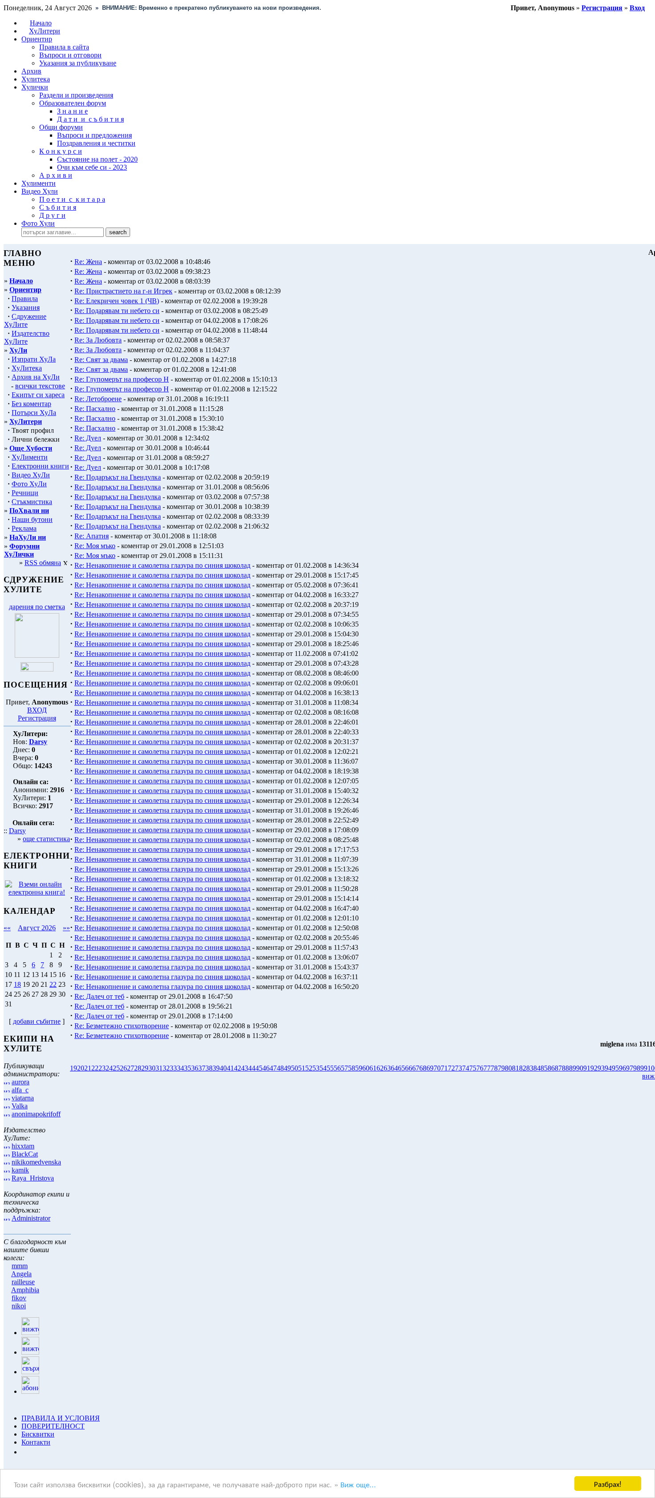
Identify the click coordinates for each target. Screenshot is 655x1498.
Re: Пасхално (94, 408)
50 (294, 1068)
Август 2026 (37, 928)
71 (444, 1068)
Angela (21, 1274)
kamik (20, 1170)
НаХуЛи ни (27, 537)
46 (266, 1068)
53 (315, 1068)
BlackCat (25, 1154)
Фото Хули (38, 223)
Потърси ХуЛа (34, 412)
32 (166, 1068)
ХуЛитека (27, 368)
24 (109, 1068)
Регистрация (37, 718)
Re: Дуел (87, 438)
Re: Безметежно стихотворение (121, 1026)
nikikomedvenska (36, 1162)
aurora (20, 1082)
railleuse (23, 1282)
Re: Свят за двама (101, 359)
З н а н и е (72, 111)
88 (565, 1068)
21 (87, 1068)
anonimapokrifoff (36, 1114)
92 (594, 1068)
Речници (25, 493)
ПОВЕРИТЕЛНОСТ (53, 1426)
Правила (25, 298)
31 (159, 1068)
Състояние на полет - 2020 (97, 159)
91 (586, 1068)
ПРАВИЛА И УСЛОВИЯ (60, 1418)
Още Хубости (30, 448)
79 (501, 1068)
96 (622, 1068)
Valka (20, 1106)
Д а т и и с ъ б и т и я (90, 119)
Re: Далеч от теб (99, 996)
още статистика (46, 839)
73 (458, 1068)
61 (373, 1068)
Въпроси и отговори (70, 55)
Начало (41, 23)
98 (636, 1068)
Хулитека (35, 79)
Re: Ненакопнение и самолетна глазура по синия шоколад (162, 565)
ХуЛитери (44, 31)
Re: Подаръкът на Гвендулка (117, 477)
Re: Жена (88, 261)
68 (422, 1068)
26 (123, 1068)
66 (408, 1068)
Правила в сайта (64, 47)
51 (301, 1068)
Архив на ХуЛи (36, 377)
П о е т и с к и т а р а (72, 199)
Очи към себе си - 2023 (92, 167)
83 (529, 1068)
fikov (19, 1298)
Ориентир (25, 289)
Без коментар (31, 403)
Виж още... (358, 1484)
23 (102, 1068)
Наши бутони (32, 519)
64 (394, 1068)
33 (173, 1068)
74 (465, 1068)
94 (608, 1068)
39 (216, 1068)
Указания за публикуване (77, 63)
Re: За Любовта (98, 340)
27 (130, 1068)
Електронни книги (40, 466)
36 (194, 1068)
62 (380, 1068)
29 (144, 1068)
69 (430, 1068)
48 (280, 1068)
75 (472, 1068)
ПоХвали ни (29, 510)
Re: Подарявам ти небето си (117, 310)
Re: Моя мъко (94, 546)
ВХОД (37, 710)
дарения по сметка (37, 607)
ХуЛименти (30, 457)
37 (201, 1068)
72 (451, 1068)
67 (415, 1068)
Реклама (24, 528)
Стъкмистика (32, 501)
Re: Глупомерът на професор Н (121, 379)
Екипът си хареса (38, 395)
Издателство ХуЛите (26, 337)
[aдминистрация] (24, 1452)
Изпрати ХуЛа (34, 359)
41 (230, 1068)
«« (7, 928)
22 (53, 984)
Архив (31, 71)
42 (237, 1068)
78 (494, 1068)
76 (479, 1068)
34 (180, 1068)
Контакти (35, 1442)
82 (522, 1068)
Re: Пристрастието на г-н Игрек (123, 291)
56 (337, 1068)
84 (536, 1068)
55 (330, 1068)
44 (251, 1068)
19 (73, 1068)
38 (209, 1068)
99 (643, 1068)
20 (80, 1068)
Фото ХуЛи (29, 484)
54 (323, 1068)
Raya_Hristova (33, 1178)
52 (308, 1068)
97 (629, 1068)
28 (137, 1068)
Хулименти (38, 183)
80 (508, 1068)
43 (244, 1068)
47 (273, 1068)
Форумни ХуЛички (22, 550)
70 (437, 1068)
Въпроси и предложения (94, 135)
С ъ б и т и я (57, 207)
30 (152, 1068)
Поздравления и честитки (96, 143)
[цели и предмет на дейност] (37, 655)
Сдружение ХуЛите (25, 320)
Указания (26, 307)
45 (258, 1068)
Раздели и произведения (76, 95)
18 (17, 984)
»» (66, 928)
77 (487, 1068)
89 (572, 1068)
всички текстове (40, 386)
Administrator (31, 1218)
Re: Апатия (91, 536)
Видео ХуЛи (31, 475)
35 (187, 1068)
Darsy (17, 830)
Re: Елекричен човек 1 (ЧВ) (116, 301)
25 (116, 1068)
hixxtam (23, 1146)
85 (544, 1068)
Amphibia (25, 1290)
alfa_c (20, 1090)
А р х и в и (55, 175)
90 (579, 1068)
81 (515, 1068)
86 (551, 1068)
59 (358, 1068)
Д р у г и (52, 215)
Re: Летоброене (98, 399)
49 (287, 1068)
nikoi (19, 1306)
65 (401, 1068)
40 (223, 1068)
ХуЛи (18, 350)
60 (365, 1068)
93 (601, 1068)
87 (558, 1068)
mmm (20, 1266)
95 (615, 1068)
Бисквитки (37, 1434)
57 (344, 1068)
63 (387, 1068)
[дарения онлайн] (36, 669)
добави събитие (37, 1021)
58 (351, 1068)
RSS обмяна (43, 562)
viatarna (23, 1098)
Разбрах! (608, 1483)
